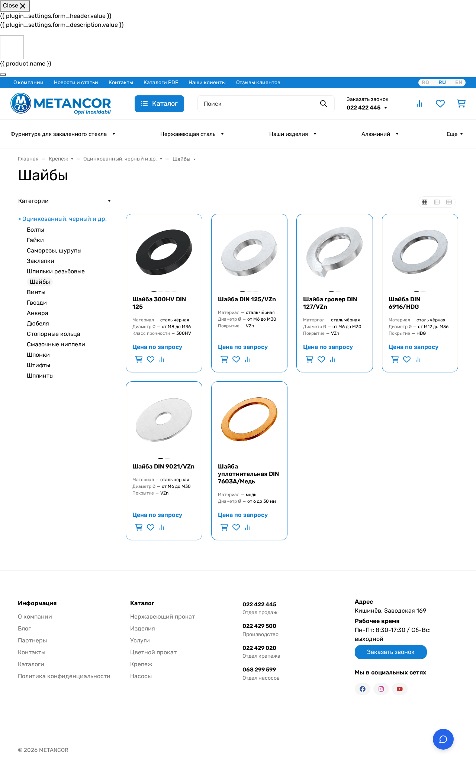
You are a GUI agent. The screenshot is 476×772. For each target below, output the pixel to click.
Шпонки (38, 354)
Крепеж (141, 664)
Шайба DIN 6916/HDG (404, 303)
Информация (37, 603)
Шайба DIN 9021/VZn (163, 466)
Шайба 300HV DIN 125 (159, 303)
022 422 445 (364, 107)
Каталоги (31, 664)
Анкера (37, 313)
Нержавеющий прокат (162, 616)
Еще (452, 134)
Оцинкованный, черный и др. (64, 218)
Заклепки (40, 260)
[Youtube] (400, 689)
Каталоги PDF (161, 82)
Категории (33, 200)
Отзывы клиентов (258, 82)
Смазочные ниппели (56, 344)
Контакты (121, 82)
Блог (24, 628)
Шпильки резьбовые (56, 271)
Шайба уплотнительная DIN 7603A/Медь (248, 474)
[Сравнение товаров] (419, 103)
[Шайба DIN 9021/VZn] (164, 419)
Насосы (141, 676)
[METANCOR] (60, 103)
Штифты (38, 365)
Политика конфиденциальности (64, 676)
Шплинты (40, 375)
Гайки (35, 240)
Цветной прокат (153, 652)
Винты (36, 292)
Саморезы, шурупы (54, 250)
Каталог (142, 603)
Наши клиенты (207, 82)
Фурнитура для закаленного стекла (58, 134)
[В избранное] (150, 359)
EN (458, 82)
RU (442, 82)
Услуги (140, 640)
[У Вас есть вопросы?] (443, 739)
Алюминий (375, 134)
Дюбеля (38, 323)
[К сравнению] (161, 359)
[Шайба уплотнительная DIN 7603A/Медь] (249, 419)
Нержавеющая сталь (187, 134)
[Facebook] (362, 689)
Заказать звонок (368, 99)
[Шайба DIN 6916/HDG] (420, 252)
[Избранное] (440, 103)
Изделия (142, 628)
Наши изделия (288, 134)
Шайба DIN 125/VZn (247, 299)
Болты (35, 229)
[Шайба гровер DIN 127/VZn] (334, 252)
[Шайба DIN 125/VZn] (249, 252)
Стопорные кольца (53, 333)
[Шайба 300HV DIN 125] (164, 252)
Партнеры (32, 640)
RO (425, 82)
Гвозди (37, 302)
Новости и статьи (76, 82)
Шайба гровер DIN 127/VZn (330, 303)
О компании (28, 82)
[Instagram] (381, 689)
